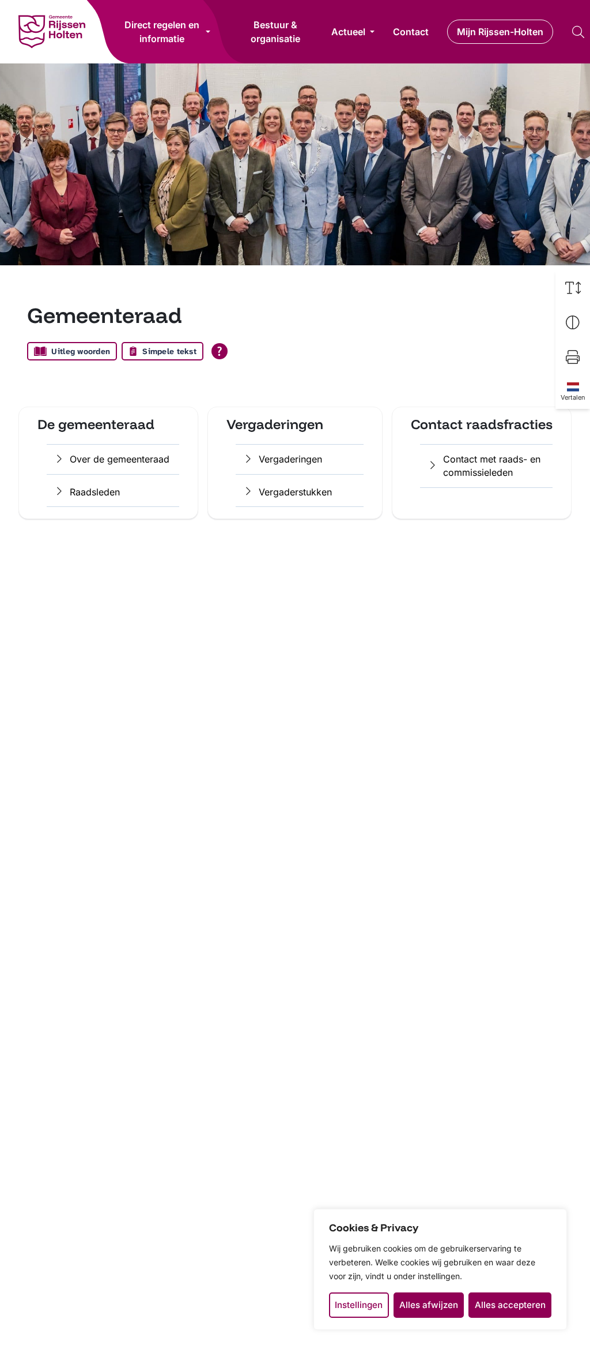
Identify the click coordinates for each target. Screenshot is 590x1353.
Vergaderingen (290, 459)
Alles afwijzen (428, 1304)
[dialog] (440, 1269)
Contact (411, 31)
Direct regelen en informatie (161, 31)
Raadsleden (95, 492)
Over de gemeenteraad (119, 459)
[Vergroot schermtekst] (572, 287)
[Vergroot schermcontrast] (572, 322)
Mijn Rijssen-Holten (500, 31)
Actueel (348, 31)
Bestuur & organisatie (275, 31)
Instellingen (359, 1304)
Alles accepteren (510, 1304)
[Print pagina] (572, 357)
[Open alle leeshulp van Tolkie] (219, 351)
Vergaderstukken (295, 492)
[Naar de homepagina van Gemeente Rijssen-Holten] (51, 31)
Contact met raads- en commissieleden (491, 465)
